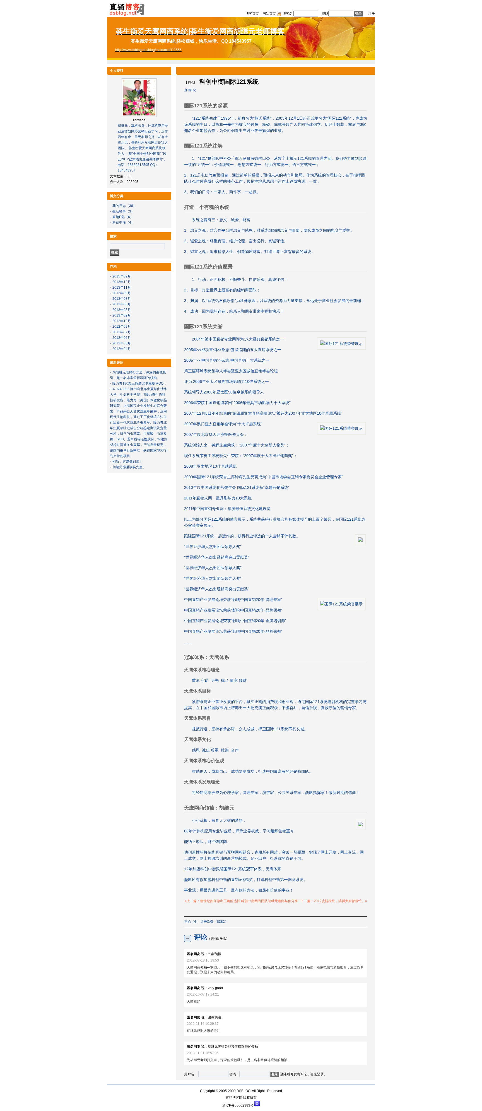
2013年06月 (121, 304)
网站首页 (269, 14)
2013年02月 (121, 315)
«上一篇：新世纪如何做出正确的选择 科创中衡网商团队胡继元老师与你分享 (241, 901)
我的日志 (119, 206)
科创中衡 (119, 222)
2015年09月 (121, 276)
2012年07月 (121, 332)
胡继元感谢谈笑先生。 (129, 467)
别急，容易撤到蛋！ (127, 461)
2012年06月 (121, 338)
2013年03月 (121, 310)
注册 (371, 14)
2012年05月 (121, 343)
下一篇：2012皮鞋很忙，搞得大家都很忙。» (333, 901)
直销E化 (118, 217)
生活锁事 (119, 211)
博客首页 (252, 14)
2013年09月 (121, 293)
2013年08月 (121, 299)
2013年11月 (121, 287)
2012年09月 (121, 327)
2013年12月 (121, 282)
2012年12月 (121, 321)
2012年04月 (121, 349)
